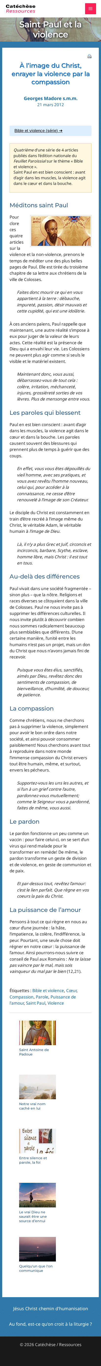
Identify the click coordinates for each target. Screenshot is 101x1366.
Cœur (71, 990)
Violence (56, 1003)
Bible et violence (48, 990)
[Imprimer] (89, 56)
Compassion (22, 997)
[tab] (50, 131)
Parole (42, 997)
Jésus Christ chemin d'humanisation (50, 1308)
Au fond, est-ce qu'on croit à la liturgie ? (50, 1324)
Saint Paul (35, 1003)
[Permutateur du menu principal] (90, 9)
